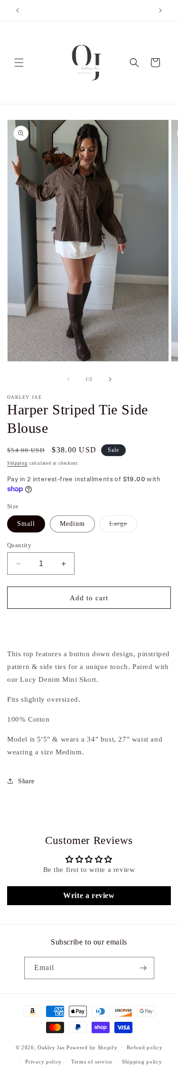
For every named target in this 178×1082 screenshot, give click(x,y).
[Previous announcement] (17, 10)
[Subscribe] (143, 968)
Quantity (19, 545)
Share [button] (26, 781)
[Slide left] (68, 379)
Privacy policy (43, 1061)
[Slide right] (110, 379)
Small (26, 523)
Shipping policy (142, 1061)
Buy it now (89, 625)
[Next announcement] (160, 10)
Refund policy (144, 1047)
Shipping (17, 463)
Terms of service (91, 1061)
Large (123, 526)
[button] (19, 62)
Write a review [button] (88, 895)
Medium (72, 523)
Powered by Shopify (92, 1047)
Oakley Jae (51, 1047)
